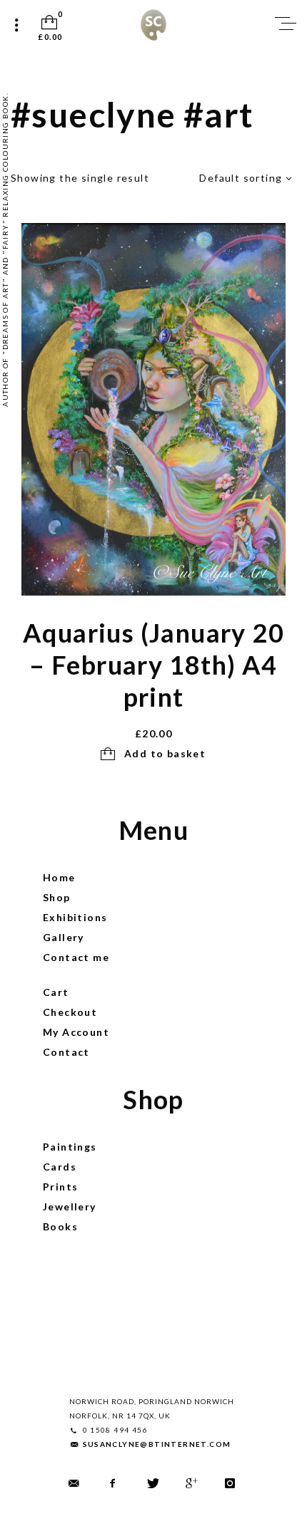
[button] (154, 754)
